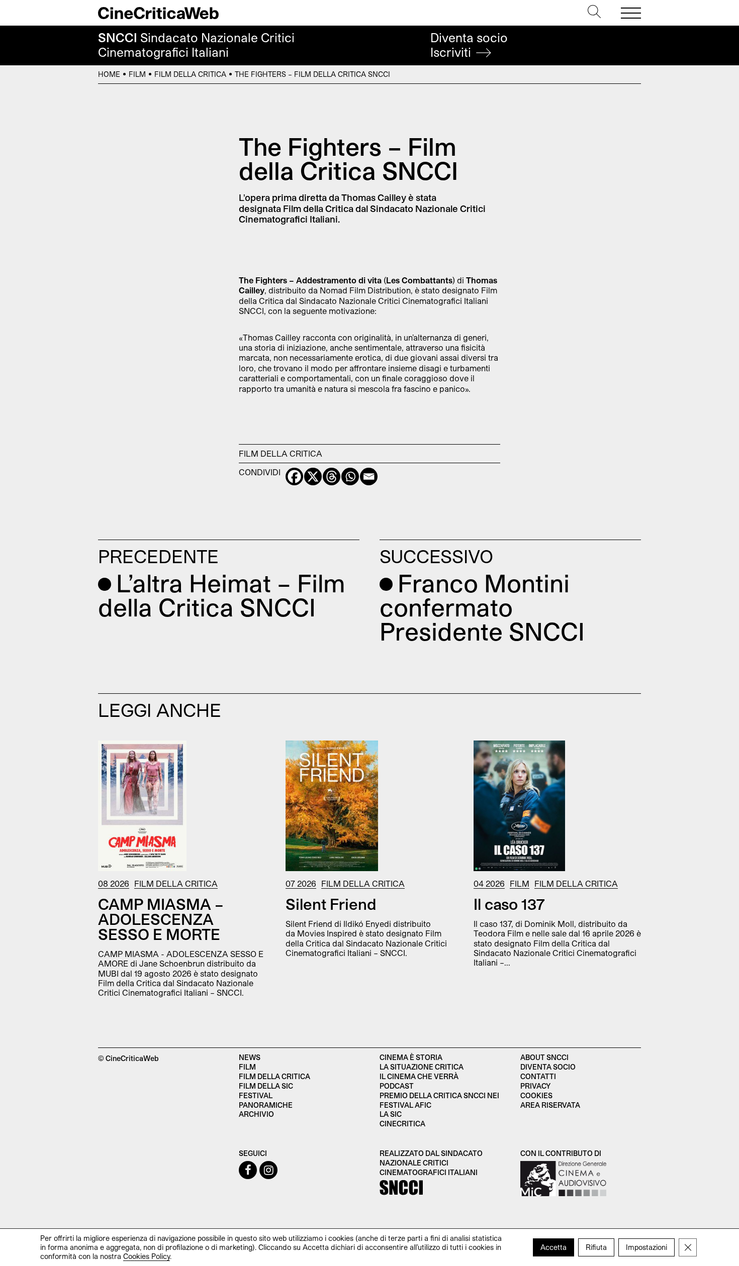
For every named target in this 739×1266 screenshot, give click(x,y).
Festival (255, 1095)
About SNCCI (544, 1057)
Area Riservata (550, 1105)
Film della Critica (190, 74)
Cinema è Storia (411, 1057)
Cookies (536, 1095)
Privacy (535, 1086)
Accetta (553, 1247)
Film (137, 74)
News (249, 1057)
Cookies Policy (146, 1256)
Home (109, 74)
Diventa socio (469, 45)
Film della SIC (266, 1086)
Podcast (397, 1086)
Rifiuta (596, 1247)
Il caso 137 (509, 904)
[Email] (369, 476)
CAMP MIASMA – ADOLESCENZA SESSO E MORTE (161, 919)
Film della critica (274, 1076)
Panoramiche (266, 1105)
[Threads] (331, 476)
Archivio (256, 1114)
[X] (313, 476)
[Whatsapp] (350, 476)
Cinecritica (402, 1123)
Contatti (538, 1076)
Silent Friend (331, 904)
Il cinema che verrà (419, 1076)
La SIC (391, 1114)
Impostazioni (646, 1247)
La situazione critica (422, 1067)
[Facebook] (294, 476)
